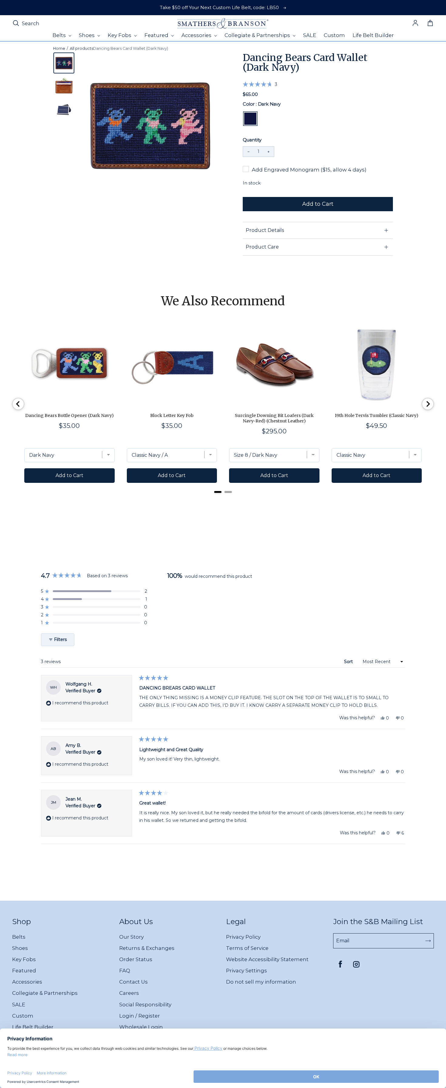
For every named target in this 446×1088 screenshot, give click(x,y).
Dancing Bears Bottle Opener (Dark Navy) (69, 415)
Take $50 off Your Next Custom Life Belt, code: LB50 (219, 7)
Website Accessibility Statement (267, 959)
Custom (22, 1016)
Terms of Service (247, 948)
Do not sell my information (261, 982)
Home (59, 48)
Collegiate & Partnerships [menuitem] (258, 35)
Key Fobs (24, 959)
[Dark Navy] (250, 119)
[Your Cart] (430, 23)
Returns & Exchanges (146, 948)
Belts (18, 937)
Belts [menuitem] (59, 35)
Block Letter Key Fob (172, 415)
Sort (349, 661)
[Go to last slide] (18, 404)
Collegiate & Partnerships (45, 993)
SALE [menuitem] (309, 35)
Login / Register (139, 1016)
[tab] (217, 492)
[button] (260, 84)
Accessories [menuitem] (197, 35)
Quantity (252, 140)
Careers (129, 993)
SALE (18, 1005)
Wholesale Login (141, 1027)
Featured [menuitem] (157, 35)
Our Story (131, 937)
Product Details (265, 230)
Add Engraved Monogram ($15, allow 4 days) (309, 170)
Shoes (20, 948)
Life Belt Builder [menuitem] (373, 35)
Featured (24, 971)
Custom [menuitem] (334, 35)
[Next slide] (428, 404)
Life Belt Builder (32, 1027)
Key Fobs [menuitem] (120, 35)
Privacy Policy (243, 937)
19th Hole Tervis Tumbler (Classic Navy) (376, 415)
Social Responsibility (145, 1005)
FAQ (124, 971)
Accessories (27, 982)
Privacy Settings (246, 971)
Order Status (135, 959)
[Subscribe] (428, 940)
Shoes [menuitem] (87, 35)
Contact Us (133, 982)
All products (81, 48)
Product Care (262, 247)
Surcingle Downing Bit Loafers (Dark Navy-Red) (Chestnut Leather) (274, 418)
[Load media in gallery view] (64, 63)
